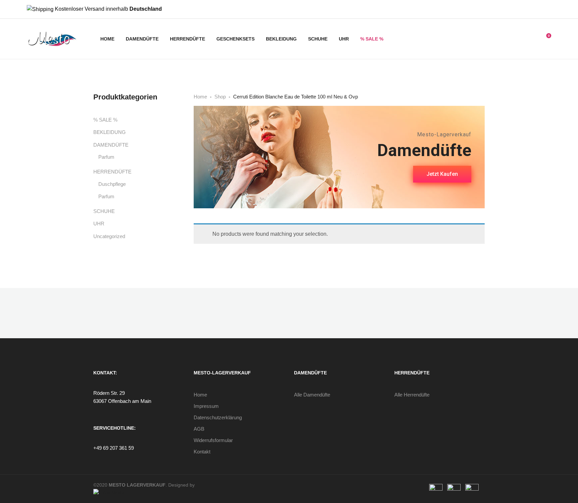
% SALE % (371, 39)
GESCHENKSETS (235, 39)
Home (200, 395)
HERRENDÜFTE (187, 39)
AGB (199, 429)
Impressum (206, 406)
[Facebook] (539, 9)
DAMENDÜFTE (142, 39)
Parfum (106, 157)
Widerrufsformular (213, 440)
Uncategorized (109, 236)
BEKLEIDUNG (281, 39)
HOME (107, 39)
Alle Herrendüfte (411, 395)
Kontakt (202, 451)
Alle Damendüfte (312, 395)
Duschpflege (112, 184)
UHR (344, 39)
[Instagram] (549, 9)
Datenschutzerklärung (218, 417)
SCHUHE (317, 39)
